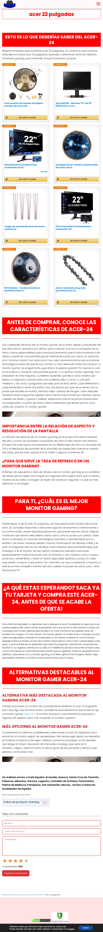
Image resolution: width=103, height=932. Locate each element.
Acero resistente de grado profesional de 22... (70, 289)
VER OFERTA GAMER (27, 117)
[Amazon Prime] (43, 172)
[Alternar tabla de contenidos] (44, 802)
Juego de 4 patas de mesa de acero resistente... (24, 228)
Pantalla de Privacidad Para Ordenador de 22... (20, 166)
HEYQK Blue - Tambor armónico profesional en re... (22, 289)
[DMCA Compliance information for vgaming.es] (41, 921)
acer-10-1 (29, 714)
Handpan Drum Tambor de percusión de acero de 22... (77, 166)
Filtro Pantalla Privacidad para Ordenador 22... (73, 228)
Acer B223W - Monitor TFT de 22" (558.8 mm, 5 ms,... (74, 104)
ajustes (71, 929)
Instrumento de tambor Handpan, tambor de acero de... (23, 104)
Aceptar (85, 927)
